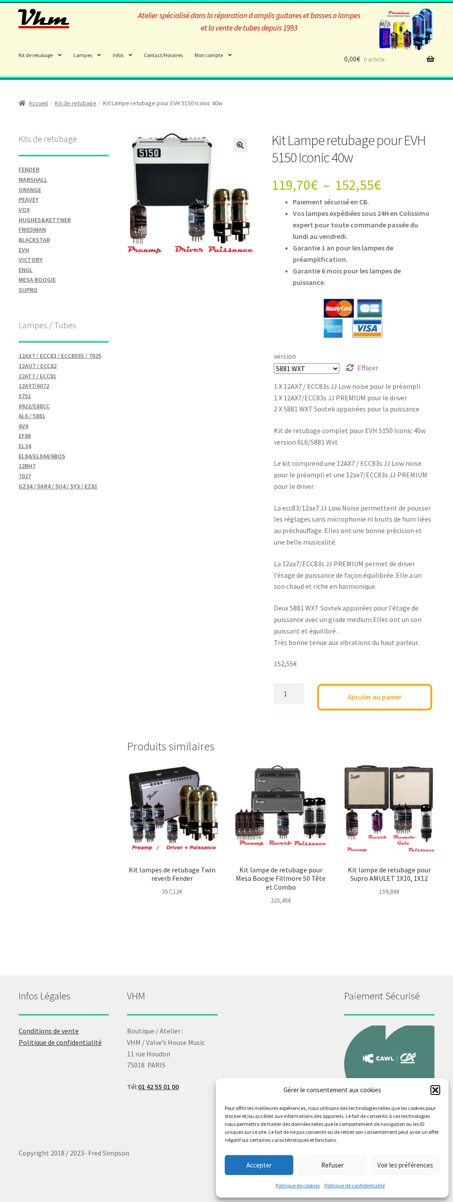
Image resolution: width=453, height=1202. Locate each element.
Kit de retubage (36, 55)
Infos (118, 55)
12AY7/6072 (34, 386)
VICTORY (30, 260)
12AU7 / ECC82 (38, 366)
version (285, 356)
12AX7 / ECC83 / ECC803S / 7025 (60, 356)
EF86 (25, 436)
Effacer (367, 367)
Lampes (82, 55)
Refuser (332, 1165)
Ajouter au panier (375, 696)
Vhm (44, 18)
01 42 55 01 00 (158, 1086)
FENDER (29, 169)
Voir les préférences (405, 1165)
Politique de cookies (298, 1185)
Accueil (38, 103)
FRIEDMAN (32, 230)
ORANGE (30, 190)
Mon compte (209, 55)
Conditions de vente (49, 1030)
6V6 (23, 426)
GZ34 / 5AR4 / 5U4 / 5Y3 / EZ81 (58, 486)
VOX (24, 210)
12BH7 (27, 466)
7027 (25, 476)
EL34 (25, 446)
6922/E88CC (34, 406)
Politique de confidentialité (354, 1185)
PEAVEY (28, 200)
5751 (25, 396)
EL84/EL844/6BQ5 (42, 456)
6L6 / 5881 (32, 416)
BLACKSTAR (34, 240)
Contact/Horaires (163, 55)
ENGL (26, 270)
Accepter (259, 1165)
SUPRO (28, 290)
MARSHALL (33, 180)
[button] (435, 1090)
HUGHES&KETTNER (45, 220)
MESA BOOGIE (37, 280)
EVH (24, 250)
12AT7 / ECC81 (37, 376)
